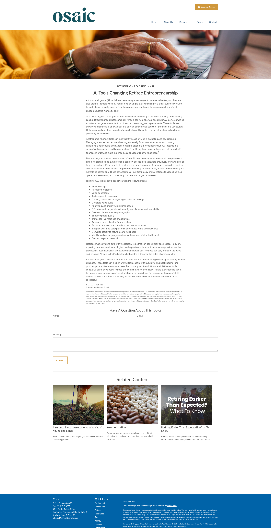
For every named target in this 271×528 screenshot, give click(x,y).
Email (140, 315)
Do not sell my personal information (175, 526)
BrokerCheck (172, 505)
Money (98, 520)
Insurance (99, 513)
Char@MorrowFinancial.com (65, 517)
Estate (98, 510)
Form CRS (131, 501)
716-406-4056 (65, 503)
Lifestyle (98, 524)
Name (56, 315)
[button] (154, 22)
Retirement (100, 503)
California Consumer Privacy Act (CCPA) (194, 524)
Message (57, 334)
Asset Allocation (116, 427)
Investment (100, 506)
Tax (96, 517)
